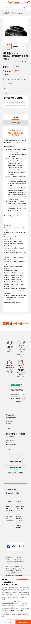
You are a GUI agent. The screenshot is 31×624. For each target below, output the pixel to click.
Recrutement (9, 523)
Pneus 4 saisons (10, 440)
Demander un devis (15, 467)
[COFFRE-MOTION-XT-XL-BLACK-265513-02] (15, 30)
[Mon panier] (27, 2)
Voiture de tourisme (11, 444)
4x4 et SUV (8, 449)
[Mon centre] (23, 2)
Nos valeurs (9, 516)
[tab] (15, 117)
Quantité (5, 88)
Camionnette (9, 447)
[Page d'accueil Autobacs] (14, 2)
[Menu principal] (4, 3)
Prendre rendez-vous (15, 461)
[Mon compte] (25, 2)
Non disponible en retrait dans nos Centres (15, 103)
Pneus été (8, 442)
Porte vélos (9, 426)
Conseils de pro (20, 506)
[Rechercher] (24, 7)
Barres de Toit (9, 423)
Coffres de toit (9, 421)
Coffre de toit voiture (8, 12)
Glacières (8, 428)
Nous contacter (15, 456)
